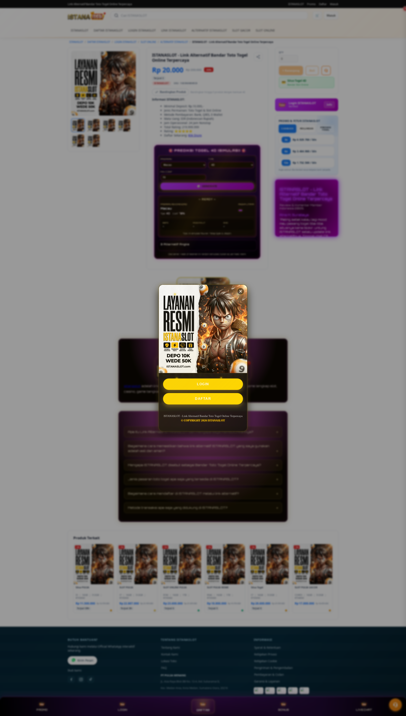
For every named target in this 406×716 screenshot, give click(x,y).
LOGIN (203, 384)
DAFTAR (203, 398)
